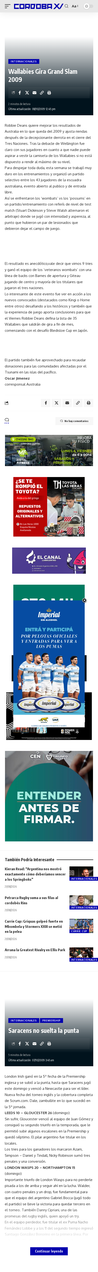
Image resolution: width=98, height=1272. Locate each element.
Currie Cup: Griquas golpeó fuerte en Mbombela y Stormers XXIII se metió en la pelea (34, 926)
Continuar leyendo (49, 1251)
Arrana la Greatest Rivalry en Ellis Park (35, 950)
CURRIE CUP (79, 931)
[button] (9, 6)
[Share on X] (27, 92)
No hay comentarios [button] (76, 420)
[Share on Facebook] (19, 92)
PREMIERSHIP (51, 1020)
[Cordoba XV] (38, 6)
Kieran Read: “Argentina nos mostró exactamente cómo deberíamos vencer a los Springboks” (35, 874)
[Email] (34, 92)
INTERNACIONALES (24, 61)
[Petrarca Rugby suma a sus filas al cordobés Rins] (81, 902)
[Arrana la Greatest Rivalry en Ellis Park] (81, 954)
